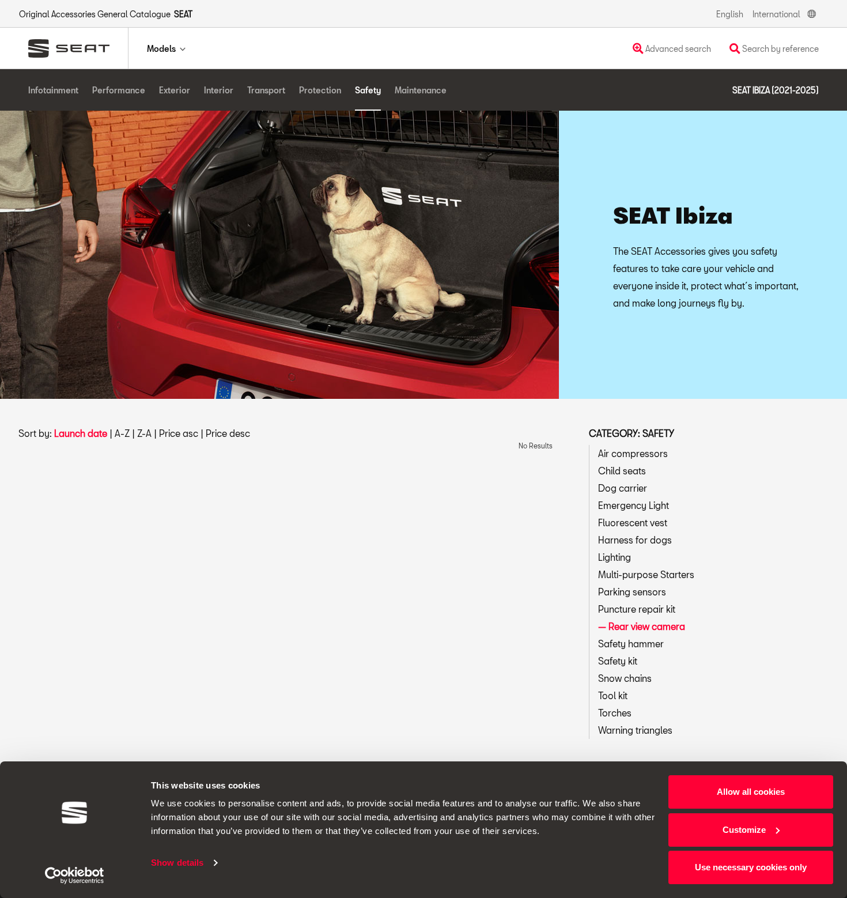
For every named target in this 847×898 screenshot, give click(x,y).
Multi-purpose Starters (646, 574)
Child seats (622, 470)
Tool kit (612, 695)
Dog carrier (622, 487)
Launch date (80, 433)
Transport (266, 90)
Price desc (228, 433)
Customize (744, 830)
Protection (320, 90)
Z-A (144, 433)
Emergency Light (633, 505)
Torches (615, 712)
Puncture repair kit (636, 608)
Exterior (174, 90)
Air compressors (633, 453)
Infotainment (53, 90)
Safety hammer (631, 643)
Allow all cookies (751, 792)
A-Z (122, 433)
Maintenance (421, 90)
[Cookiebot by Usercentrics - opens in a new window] (74, 875)
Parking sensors (632, 591)
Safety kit (617, 660)
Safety (368, 90)
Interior (218, 90)
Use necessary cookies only (751, 867)
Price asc (178, 433)
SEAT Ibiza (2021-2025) (775, 90)
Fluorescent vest (632, 522)
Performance (118, 90)
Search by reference (779, 49)
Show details (177, 862)
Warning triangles (635, 730)
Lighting (614, 557)
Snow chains (625, 678)
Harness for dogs (635, 539)
